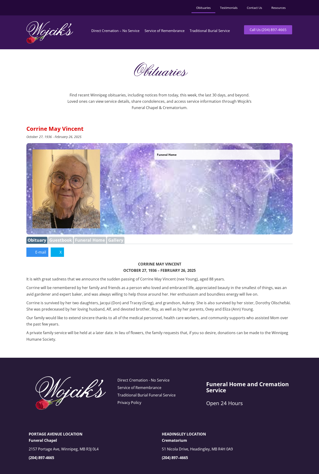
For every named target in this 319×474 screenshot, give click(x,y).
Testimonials (228, 8)
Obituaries (203, 8)
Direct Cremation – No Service (115, 30)
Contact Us (254, 8)
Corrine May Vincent (54, 128)
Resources (278, 8)
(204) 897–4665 (175, 457)
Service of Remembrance (164, 30)
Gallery (115, 240)
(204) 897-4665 (41, 457)
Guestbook (60, 240)
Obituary (37, 240)
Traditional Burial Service (210, 30)
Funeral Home (90, 240)
